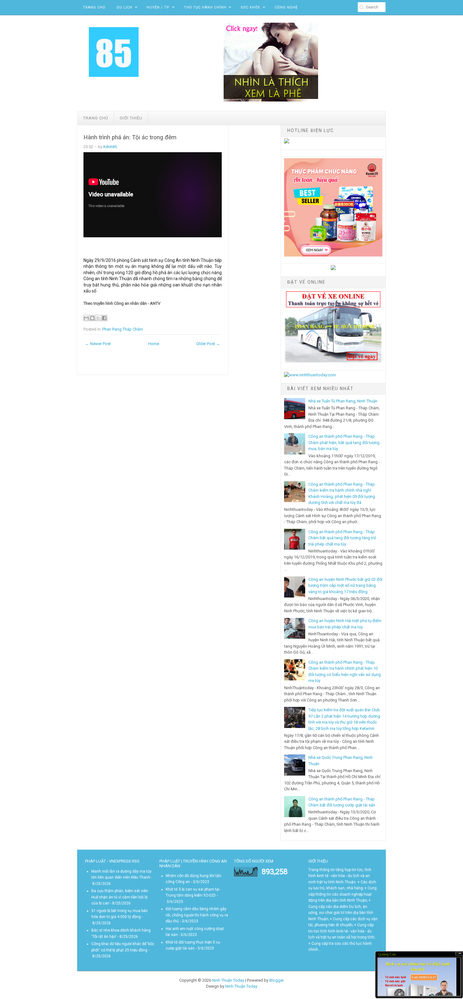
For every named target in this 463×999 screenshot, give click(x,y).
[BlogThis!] (92, 318)
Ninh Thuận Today (228, 980)
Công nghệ (286, 7)
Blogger (276, 980)
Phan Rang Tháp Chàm (122, 329)
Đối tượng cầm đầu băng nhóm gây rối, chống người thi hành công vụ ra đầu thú (197, 915)
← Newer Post (98, 343)
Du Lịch (124, 7)
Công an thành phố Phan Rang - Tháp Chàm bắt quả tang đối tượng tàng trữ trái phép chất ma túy (342, 537)
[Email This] (86, 318)
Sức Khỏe (250, 7)
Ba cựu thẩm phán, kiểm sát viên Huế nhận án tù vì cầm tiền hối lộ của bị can (119, 897)
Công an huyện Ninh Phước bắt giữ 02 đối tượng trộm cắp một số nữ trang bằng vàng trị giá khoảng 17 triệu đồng (345, 585)
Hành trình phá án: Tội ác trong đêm (129, 137)
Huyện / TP (157, 7)
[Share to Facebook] (104, 318)
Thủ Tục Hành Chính (205, 7)
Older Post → (208, 343)
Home (153, 343)
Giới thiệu (131, 118)
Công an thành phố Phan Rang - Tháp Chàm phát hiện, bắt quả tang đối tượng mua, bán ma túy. (344, 442)
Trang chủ (95, 118)
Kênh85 (110, 146)
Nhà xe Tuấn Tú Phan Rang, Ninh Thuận (342, 401)
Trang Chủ (94, 7)
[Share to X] (98, 318)
